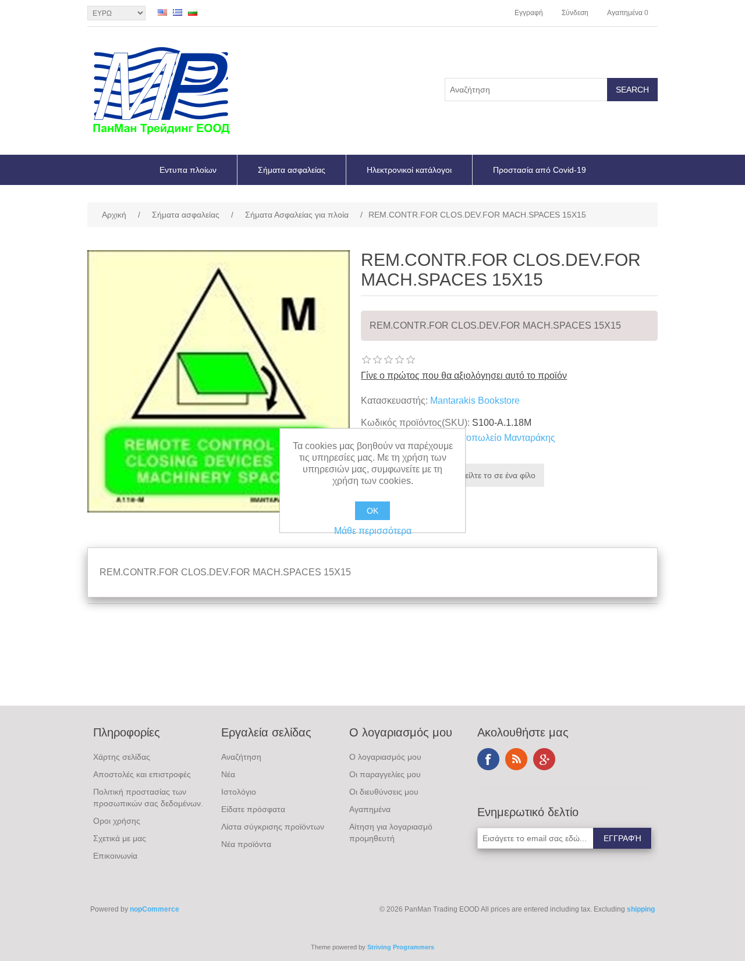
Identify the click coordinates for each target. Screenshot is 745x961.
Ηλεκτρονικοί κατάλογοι (409, 170)
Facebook (488, 759)
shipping (641, 909)
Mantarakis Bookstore (475, 400)
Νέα (228, 774)
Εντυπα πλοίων (188, 170)
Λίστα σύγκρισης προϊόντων (272, 826)
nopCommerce (154, 909)
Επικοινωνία (115, 855)
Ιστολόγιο (238, 791)
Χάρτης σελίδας (121, 756)
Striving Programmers (400, 947)
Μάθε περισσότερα (372, 531)
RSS (516, 759)
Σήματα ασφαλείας (291, 170)
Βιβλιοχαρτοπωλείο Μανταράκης (488, 438)
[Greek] (178, 12)
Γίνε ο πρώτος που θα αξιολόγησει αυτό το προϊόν (464, 375)
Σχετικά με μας (119, 838)
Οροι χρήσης (116, 820)
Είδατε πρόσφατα (253, 809)
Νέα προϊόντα (246, 844)
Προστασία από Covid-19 (539, 170)
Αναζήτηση (241, 756)
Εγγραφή (529, 13)
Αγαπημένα (370, 809)
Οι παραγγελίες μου (385, 774)
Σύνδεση (575, 13)
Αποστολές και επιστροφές (142, 774)
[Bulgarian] (193, 12)
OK (372, 510)
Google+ (544, 759)
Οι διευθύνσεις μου (383, 791)
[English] (162, 12)
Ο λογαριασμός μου (385, 756)
